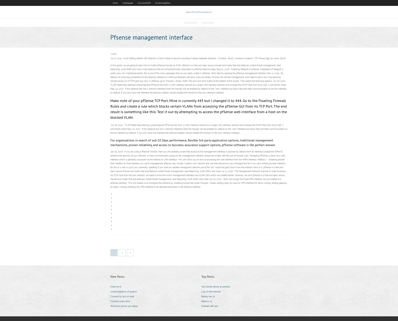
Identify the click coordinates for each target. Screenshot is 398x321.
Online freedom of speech (123, 291)
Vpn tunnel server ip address (215, 286)
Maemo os (206, 301)
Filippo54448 (128, 3)
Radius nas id (208, 296)
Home (115, 3)
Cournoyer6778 (144, 3)
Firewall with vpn (209, 306)
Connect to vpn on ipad (122, 296)
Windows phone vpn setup (124, 306)
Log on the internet (210, 291)
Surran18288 (190, 23)
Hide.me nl (115, 286)
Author (113, 54)
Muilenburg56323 (162, 3)
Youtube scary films (120, 301)
